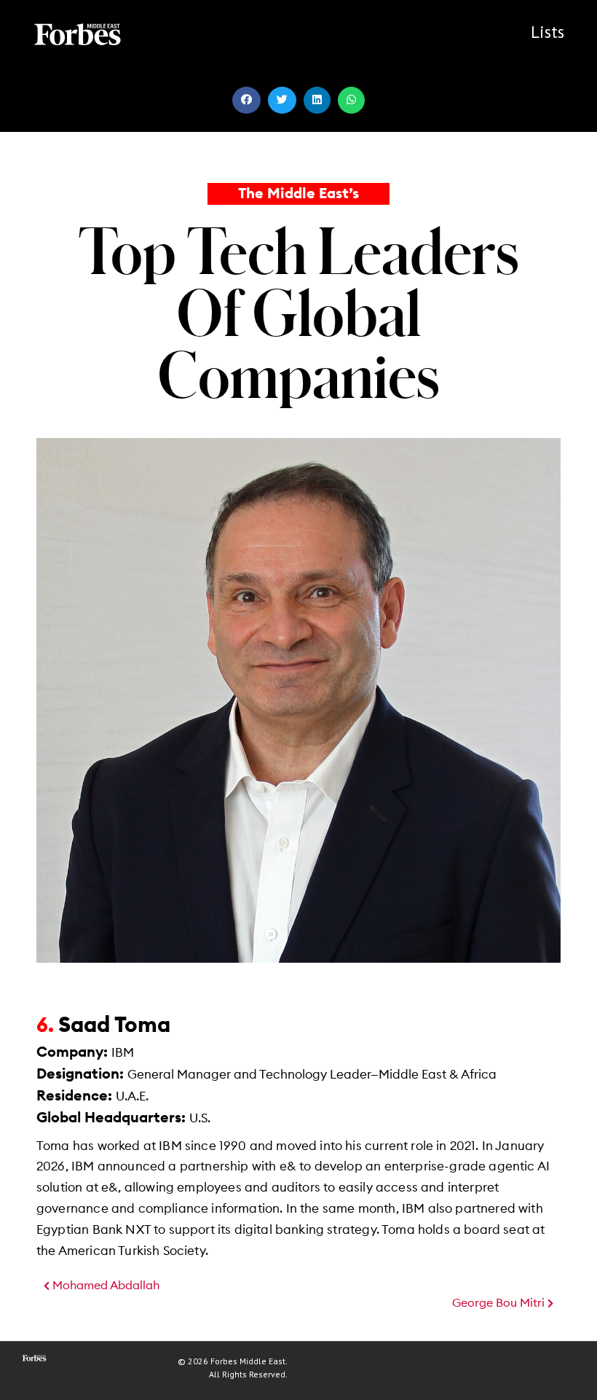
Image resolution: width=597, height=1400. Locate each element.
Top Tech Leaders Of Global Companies (299, 312)
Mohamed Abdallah (104, 1285)
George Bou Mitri (499, 1303)
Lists (547, 31)
